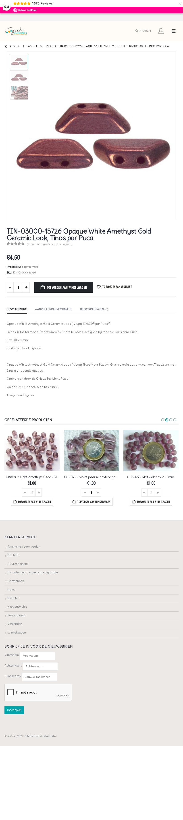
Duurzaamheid (18, 564)
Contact (13, 555)
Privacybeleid (16, 615)
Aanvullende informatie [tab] (53, 309)
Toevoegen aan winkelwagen (66, 287)
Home (11, 589)
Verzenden (15, 624)
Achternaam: (13, 665)
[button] (143, 31)
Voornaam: (11, 655)
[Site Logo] (15, 31)
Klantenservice (17, 607)
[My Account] (160, 31)
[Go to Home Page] (5, 46)
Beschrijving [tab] (17, 309)
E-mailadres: (13, 676)
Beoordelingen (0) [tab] (94, 309)
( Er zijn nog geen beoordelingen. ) (49, 244)
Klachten (13, 598)
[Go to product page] (32, 450)
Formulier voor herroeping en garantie (33, 572)
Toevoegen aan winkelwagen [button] (34, 501)
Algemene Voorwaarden (24, 547)
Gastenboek (16, 581)
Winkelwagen (17, 632)
